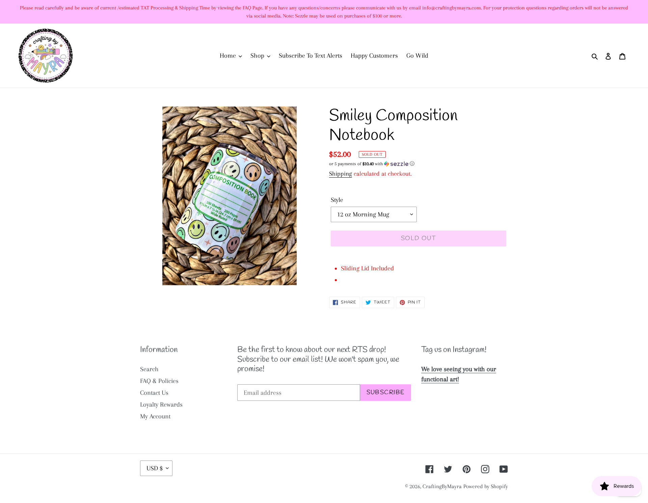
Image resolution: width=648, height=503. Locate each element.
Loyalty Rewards (161, 404)
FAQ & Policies (159, 381)
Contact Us (154, 392)
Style (337, 200)
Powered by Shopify (485, 486)
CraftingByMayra (442, 486)
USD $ (154, 468)
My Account (155, 416)
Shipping (340, 173)
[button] (371, 164)
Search (149, 369)
